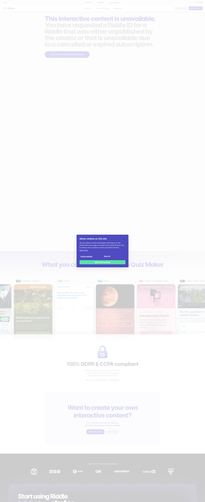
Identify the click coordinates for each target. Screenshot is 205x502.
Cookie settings (86, 256)
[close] (124, 238)
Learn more (84, 250)
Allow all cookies (102, 262)
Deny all (107, 256)
